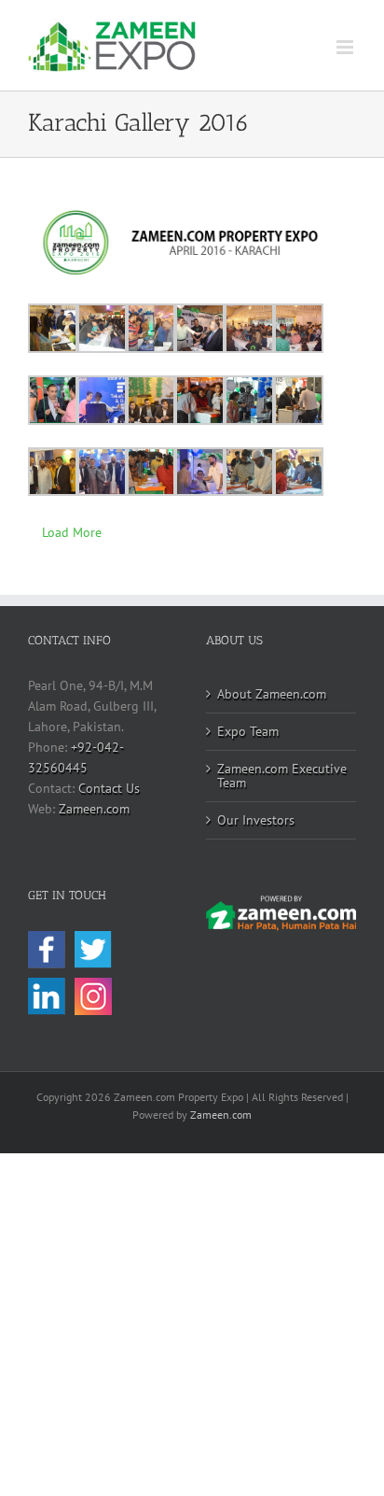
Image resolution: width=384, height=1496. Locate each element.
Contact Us (109, 788)
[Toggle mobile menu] (346, 47)
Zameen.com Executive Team (282, 775)
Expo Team (248, 731)
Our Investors (256, 820)
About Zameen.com (271, 693)
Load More (72, 532)
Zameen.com (94, 808)
